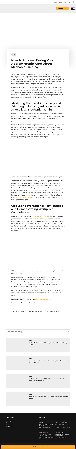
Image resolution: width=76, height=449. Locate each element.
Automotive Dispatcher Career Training (45, 434)
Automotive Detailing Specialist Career (44, 428)
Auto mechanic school (19, 311)
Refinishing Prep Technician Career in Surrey (62, 434)
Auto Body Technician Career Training (46, 421)
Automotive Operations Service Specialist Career (61, 421)
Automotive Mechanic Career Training (46, 438)
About (60, 2)
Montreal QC (9, 423)
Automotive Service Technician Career (60, 431)
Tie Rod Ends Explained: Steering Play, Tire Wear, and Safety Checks (48, 343)
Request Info (62, 8)
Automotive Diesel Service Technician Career (46, 431)
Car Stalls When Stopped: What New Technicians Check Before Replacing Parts (46, 379)
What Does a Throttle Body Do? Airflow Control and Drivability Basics (48, 397)
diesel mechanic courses (35, 311)
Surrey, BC (8, 424)
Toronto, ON (9, 426)
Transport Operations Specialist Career (60, 438)
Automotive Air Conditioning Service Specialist (46, 425)
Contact (67, 2)
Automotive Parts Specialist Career (62, 425)
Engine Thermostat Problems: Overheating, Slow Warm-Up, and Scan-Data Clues (49, 361)
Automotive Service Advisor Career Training (62, 428)
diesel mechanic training (53, 311)
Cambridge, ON (9, 421)
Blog (55, 2)
